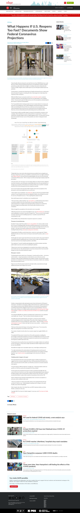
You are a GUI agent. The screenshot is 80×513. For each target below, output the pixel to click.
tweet (47, 233)
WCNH (45, 500)
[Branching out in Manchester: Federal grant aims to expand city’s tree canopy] (59, 57)
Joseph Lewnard (21, 353)
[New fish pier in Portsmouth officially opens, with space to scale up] (59, 27)
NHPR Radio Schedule (33, 498)
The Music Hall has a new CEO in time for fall (67, 38)
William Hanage (16, 176)
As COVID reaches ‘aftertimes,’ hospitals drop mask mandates (45, 441)
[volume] (11, 8)
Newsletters (18, 11)
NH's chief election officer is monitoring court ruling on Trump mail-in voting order (68, 48)
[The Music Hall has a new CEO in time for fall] (59, 38)
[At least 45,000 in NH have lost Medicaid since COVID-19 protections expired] (14, 431)
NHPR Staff (25, 454)
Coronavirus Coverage (22, 396)
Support (71, 2)
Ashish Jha (30, 192)
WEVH (45, 502)
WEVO (45, 505)
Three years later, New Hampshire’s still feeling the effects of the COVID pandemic (46, 465)
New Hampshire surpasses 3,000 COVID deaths (40, 453)
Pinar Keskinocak (40, 211)
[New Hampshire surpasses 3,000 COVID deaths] (14, 455)
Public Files (46, 498)
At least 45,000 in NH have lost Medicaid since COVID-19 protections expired (44, 430)
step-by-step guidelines (32, 223)
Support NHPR (14, 486)
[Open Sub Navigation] (13, 11)
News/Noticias (9, 11)
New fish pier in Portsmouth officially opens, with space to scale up (67, 29)
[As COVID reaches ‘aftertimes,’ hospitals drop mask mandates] (14, 443)
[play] (7, 8)
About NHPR (47, 11)
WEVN (45, 504)
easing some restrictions (33, 229)
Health (24, 427)
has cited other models (36, 97)
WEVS (45, 507)
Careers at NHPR (32, 500)
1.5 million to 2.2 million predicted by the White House (28, 310)
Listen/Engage (39, 11)
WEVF (45, 501)
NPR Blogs (9, 22)
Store (65, 11)
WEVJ (45, 503)
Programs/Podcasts (28, 11)
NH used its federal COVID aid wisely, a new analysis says (44, 417)
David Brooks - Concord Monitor (28, 443)
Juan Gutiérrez (32, 200)
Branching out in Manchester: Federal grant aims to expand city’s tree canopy (67, 59)
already (24, 229)
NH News (65, 25)
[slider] (12, 7)
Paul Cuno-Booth (26, 432)
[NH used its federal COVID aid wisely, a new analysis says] (14, 419)
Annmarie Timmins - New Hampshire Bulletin (30, 419)
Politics (65, 44)
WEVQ (45, 506)
